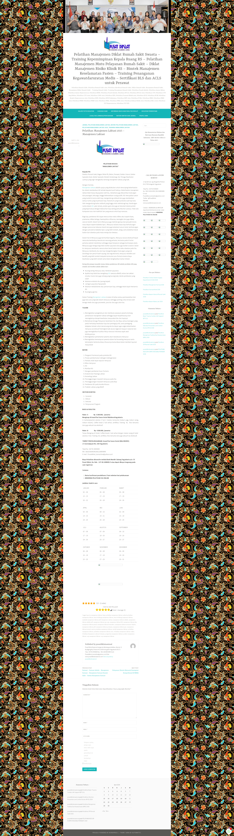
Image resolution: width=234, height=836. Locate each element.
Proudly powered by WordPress (105, 833)
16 (108, 798)
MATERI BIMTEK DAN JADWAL (126, 116)
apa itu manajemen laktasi (94, 615)
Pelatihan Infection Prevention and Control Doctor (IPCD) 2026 (153, 325)
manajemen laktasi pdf (88, 627)
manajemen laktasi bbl (116, 622)
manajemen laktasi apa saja (101, 622)
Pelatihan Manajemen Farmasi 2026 (153, 285)
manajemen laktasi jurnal (89, 624)
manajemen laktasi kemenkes (105, 624)
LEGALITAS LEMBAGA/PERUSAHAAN (101, 116)
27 (125, 802)
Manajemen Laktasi (99, 297)
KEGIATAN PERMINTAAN (149, 111)
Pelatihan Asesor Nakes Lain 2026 (153, 301)
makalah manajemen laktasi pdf (91, 620)
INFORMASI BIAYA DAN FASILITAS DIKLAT (124, 111)
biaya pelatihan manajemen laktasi (112, 615)
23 (108, 802)
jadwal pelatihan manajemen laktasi (96, 125)
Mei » (107, 811)
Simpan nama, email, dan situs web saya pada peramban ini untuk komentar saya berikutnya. (89, 752)
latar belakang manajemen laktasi (103, 617)
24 (112, 802)
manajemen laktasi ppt (119, 627)
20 (125, 798)
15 (104, 798)
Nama (85, 722)
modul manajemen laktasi (120, 629)
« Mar (103, 811)
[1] (228, 832)
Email (85, 729)
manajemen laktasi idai (129, 622)
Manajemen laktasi (88, 187)
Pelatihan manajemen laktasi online (124, 631)
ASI (93, 206)
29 (104, 806)
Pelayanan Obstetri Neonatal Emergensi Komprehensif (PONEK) (125, 670)
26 (121, 802)
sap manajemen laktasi (93, 636)
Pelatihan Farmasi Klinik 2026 (151, 289)
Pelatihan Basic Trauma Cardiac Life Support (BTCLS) (153, 316)
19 (121, 798)
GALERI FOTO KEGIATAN (86, 111)
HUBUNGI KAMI (103, 111)
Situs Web (86, 736)
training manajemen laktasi (119, 127)
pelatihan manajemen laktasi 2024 (103, 631)
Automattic (136, 833)
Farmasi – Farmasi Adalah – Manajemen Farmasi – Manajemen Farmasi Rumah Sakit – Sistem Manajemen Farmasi (95, 672)
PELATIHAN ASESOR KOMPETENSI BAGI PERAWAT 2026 (154, 351)
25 (117, 802)
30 (108, 806)
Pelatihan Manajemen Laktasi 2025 (95, 127)
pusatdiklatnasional (149, 314)
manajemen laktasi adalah (120, 620)
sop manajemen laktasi (107, 636)
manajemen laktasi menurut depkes (125, 624)
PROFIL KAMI (143, 116)
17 (112, 798)
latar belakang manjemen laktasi (123, 617)
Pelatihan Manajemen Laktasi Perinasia (93, 634)
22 (104, 802)
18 (117, 798)
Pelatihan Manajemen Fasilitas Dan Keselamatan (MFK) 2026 (154, 335)
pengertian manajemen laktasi (114, 634)
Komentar (86, 695)
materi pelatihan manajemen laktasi (124, 125)
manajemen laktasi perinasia (104, 627)
